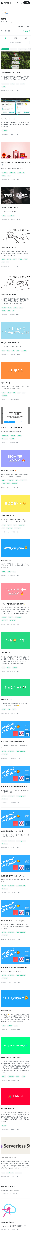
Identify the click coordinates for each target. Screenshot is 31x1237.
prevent (13, 435)
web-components (21, 796)
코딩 (3, 528)
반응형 (17, 1076)
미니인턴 (12, 438)
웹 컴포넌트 (4, 754)
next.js (9, 259)
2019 (3, 1025)
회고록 (16, 1025)
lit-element (22, 49)
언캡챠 (3, 175)
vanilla (22, 84)
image (3, 1076)
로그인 (27, 3)
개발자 (3, 215)
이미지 (23, 1076)
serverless (18, 1173)
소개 (26, 38)
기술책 (20, 259)
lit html (13, 49)
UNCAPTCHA (21, 172)
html (8, 350)
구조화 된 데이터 (6, 483)
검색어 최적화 (23, 480)
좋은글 (14, 709)
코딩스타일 (9, 528)
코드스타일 (21, 525)
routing (12, 84)
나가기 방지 (4, 438)
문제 (18, 350)
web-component (21, 751)
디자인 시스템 (11, 215)
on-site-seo (10, 480)
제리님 (3, 19)
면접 (13, 350)
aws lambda (10, 1173)
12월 (3, 667)
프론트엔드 (24, 350)
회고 (14, 571)
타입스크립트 (17, 528)
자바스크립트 (18, 617)
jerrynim (10, 1025)
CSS (3, 350)
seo (17, 480)
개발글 (9, 571)
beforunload (5, 435)
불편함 (9, 525)
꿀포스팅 (15, 667)
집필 (3, 262)
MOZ (3, 480)
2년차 (3, 392)
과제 (14, 392)
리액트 (3, 525)
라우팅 (3, 86)
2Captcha (4, 130)
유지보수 (11, 617)
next (3, 259)
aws (3, 1173)
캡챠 (9, 175)
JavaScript (5, 84)
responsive (11, 1076)
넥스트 (25, 259)
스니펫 (15, 525)
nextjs (9, 307)
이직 (23, 392)
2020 (3, 571)
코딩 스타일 (4, 620)
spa (17, 84)
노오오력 (4, 617)
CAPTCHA (12, 172)
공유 (9, 709)
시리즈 (15, 38)
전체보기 (5, 49)
